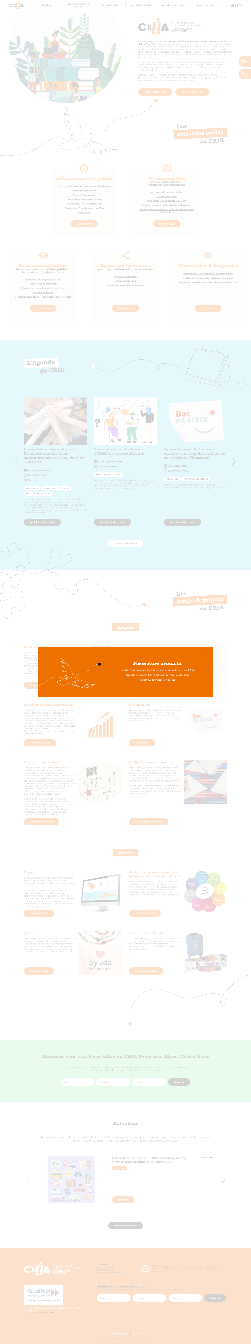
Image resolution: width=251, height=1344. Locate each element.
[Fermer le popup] (207, 652)
